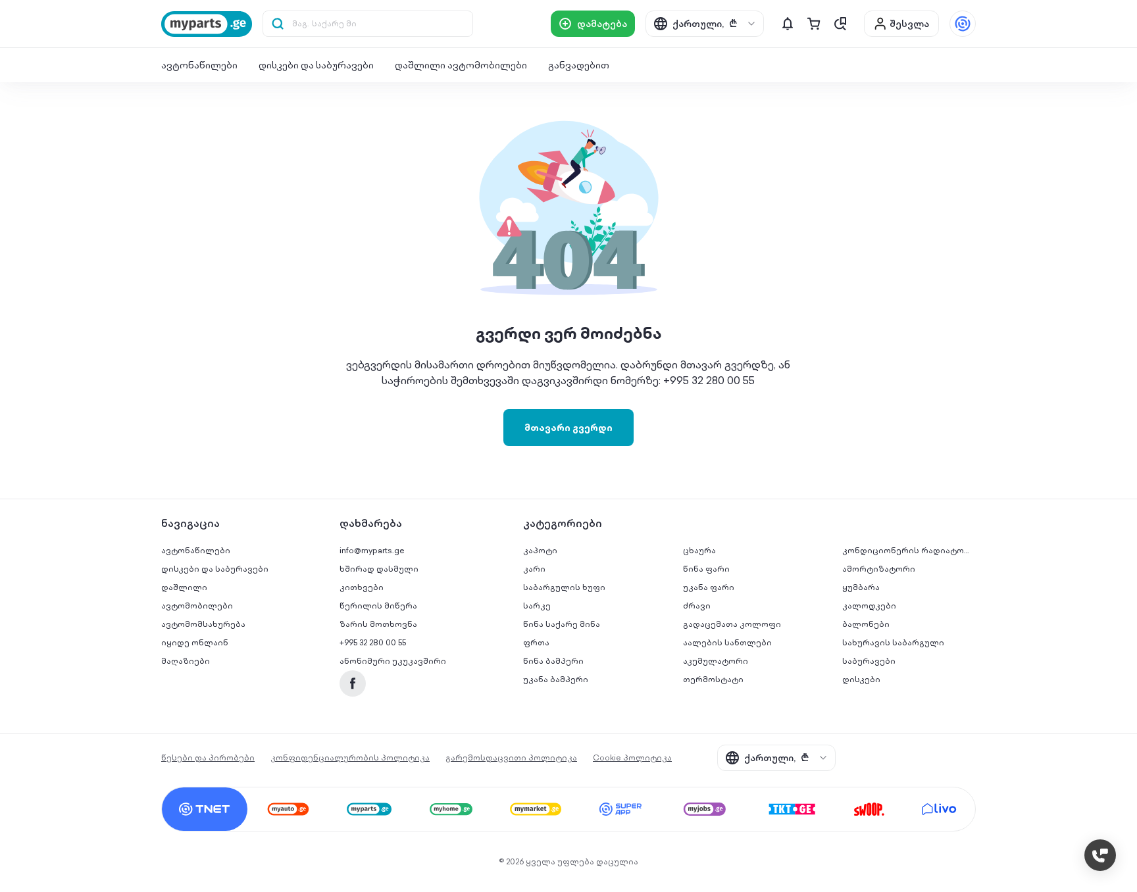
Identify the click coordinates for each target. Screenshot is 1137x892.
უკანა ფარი (708, 587)
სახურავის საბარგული (893, 642)
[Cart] (814, 24)
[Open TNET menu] (962, 24)
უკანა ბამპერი (555, 679)
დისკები (861, 679)
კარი (534, 568)
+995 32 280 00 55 (373, 642)
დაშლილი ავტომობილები (461, 65)
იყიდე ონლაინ (194, 642)
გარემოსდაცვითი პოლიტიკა (511, 757)
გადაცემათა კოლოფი (732, 624)
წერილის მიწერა (378, 605)
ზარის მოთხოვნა (378, 624)
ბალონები (866, 624)
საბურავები (869, 660)
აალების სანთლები (727, 642)
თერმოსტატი (713, 679)
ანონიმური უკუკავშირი (393, 660)
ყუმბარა (861, 587)
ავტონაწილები (199, 65)
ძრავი (697, 605)
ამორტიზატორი (878, 568)
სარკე (537, 605)
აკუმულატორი (715, 660)
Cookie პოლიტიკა (632, 757)
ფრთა (536, 642)
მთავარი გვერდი (568, 427)
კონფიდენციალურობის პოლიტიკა (350, 757)
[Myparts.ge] (206, 24)
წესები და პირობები (208, 757)
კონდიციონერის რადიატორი (909, 550)
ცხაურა (699, 550)
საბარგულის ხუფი (564, 587)
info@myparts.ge (372, 550)
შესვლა (909, 23)
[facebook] (353, 683)
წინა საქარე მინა (561, 624)
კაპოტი (540, 550)
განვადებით (578, 65)
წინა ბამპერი (553, 660)
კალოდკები (869, 605)
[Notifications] (787, 24)
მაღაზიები (185, 660)
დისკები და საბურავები (316, 65)
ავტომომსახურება (203, 624)
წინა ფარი (706, 568)
